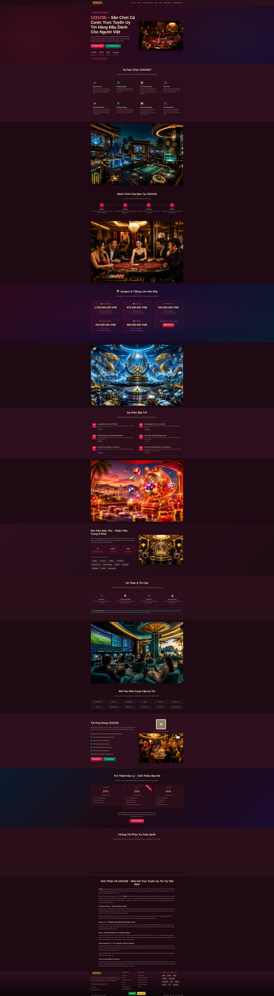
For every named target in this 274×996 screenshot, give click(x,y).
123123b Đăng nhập (177, 2)
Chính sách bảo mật (139, 612)
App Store (97, 759)
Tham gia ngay (138, 821)
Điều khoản (166, 995)
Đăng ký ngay (98, 46)
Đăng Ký (132, 993)
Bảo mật (171, 995)
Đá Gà (155, 2)
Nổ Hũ (160, 2)
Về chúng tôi (140, 975)
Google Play (110, 759)
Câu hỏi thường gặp (142, 984)
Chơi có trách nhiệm (130, 966)
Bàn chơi (139, 2)
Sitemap (140, 986)
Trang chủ (133, 2)
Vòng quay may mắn (148, 2)
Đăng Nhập (141, 993)
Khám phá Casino (114, 46)
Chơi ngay (169, 325)
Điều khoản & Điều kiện (143, 977)
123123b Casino (167, 2)
